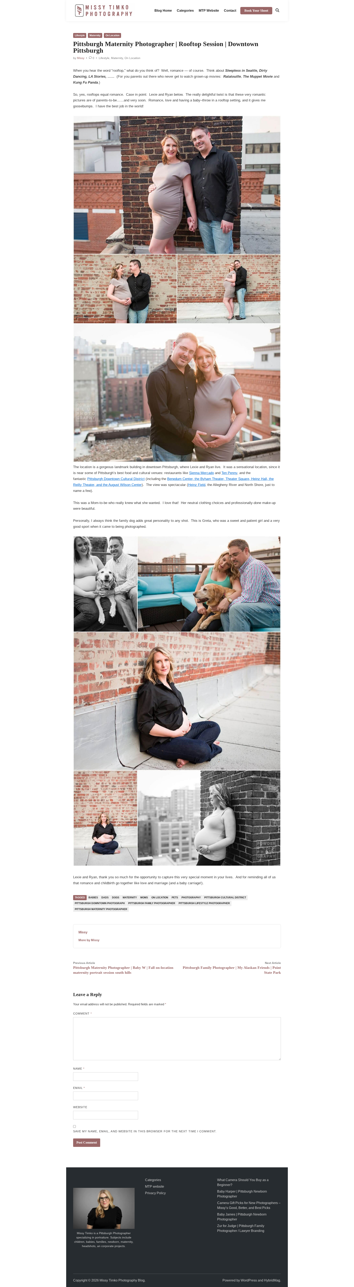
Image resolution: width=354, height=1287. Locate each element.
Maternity (95, 35)
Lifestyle (80, 35)
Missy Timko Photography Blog (122, 1280)
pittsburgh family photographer (151, 903)
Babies (93, 897)
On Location (112, 35)
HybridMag (272, 1280)
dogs (115, 897)
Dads (105, 897)
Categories (185, 10)
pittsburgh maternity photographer (101, 909)
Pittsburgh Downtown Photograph (100, 903)
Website (80, 1107)
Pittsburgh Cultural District (225, 897)
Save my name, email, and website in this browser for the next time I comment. (145, 1131)
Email (79, 1088)
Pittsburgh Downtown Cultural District (116, 479)
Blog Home (163, 10)
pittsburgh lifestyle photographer (204, 903)
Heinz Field (196, 485)
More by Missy (88, 940)
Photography (191, 897)
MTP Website (209, 10)
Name (78, 1068)
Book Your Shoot (256, 10)
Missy (80, 58)
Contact (230, 10)
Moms (144, 897)
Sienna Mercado (201, 473)
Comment (82, 1013)
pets (175, 897)
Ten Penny (229, 473)
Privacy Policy (155, 1193)
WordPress (249, 1280)
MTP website (154, 1186)
